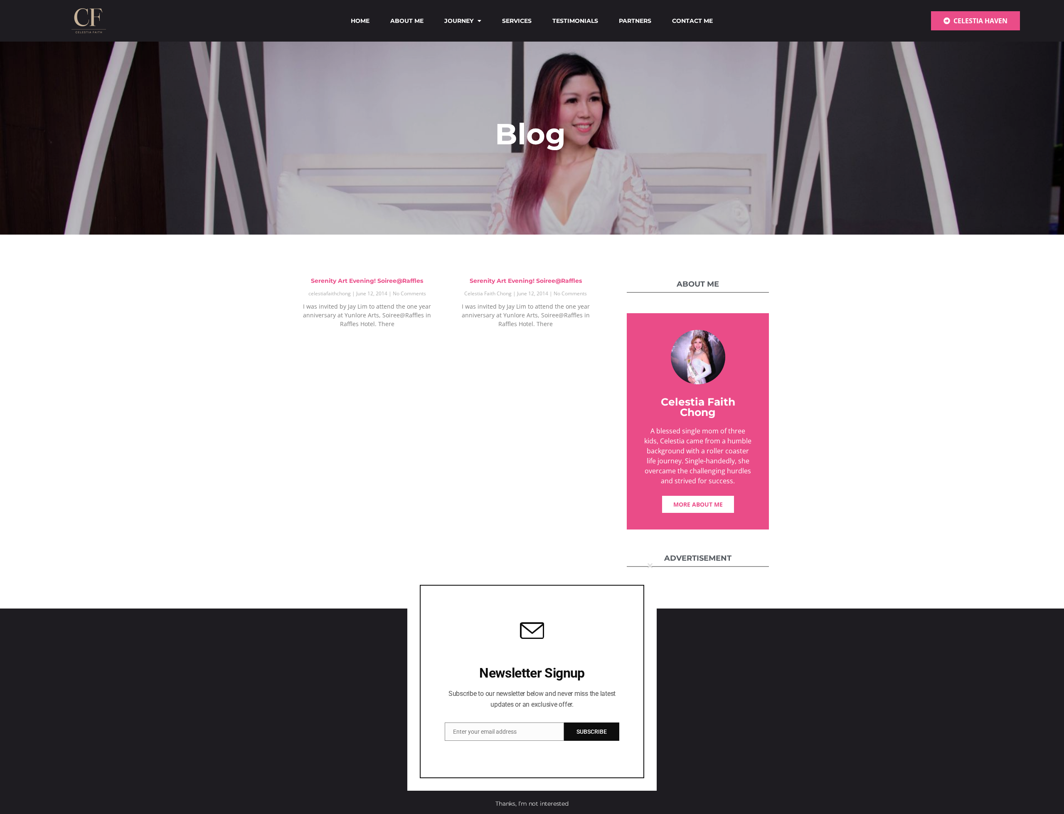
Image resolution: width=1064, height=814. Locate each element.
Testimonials (575, 21)
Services (517, 21)
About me (407, 21)
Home (360, 21)
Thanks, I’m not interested (531, 803)
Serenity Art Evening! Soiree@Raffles (367, 281)
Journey (458, 21)
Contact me (692, 21)
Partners (635, 21)
